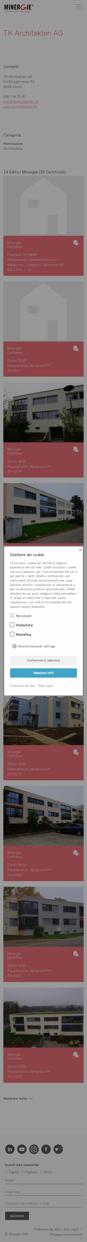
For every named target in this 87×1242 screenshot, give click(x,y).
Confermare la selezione (43, 660)
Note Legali (46, 686)
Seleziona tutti (43, 673)
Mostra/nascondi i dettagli (36, 645)
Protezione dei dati (22, 686)
